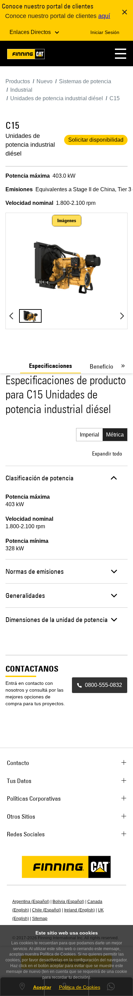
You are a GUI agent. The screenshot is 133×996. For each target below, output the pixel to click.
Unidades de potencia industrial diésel (30, 144)
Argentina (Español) (30, 901)
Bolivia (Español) (68, 901)
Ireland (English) (79, 910)
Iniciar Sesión (104, 32)
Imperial (89, 435)
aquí (104, 16)
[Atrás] (11, 315)
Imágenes (66, 220)
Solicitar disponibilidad (95, 140)
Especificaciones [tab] (50, 366)
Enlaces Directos (31, 32)
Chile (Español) (46, 910)
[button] (121, 53)
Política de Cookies (79, 987)
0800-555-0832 (103, 685)
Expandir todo (107, 453)
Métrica (115, 435)
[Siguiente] (122, 315)
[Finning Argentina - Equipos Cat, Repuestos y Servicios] (26, 55)
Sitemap (39, 918)
